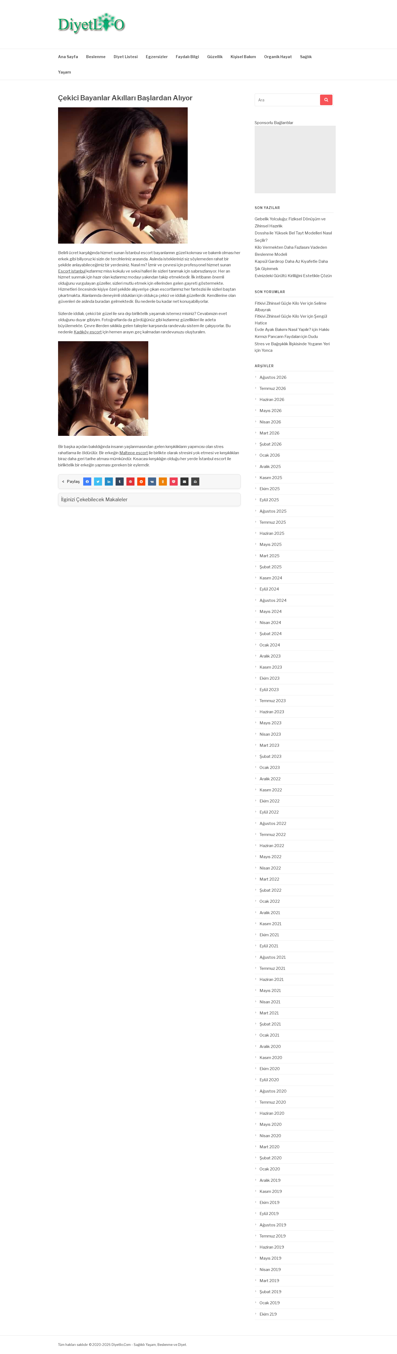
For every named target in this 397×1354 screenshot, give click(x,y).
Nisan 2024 (270, 622)
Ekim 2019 (270, 1202)
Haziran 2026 (272, 399)
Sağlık (306, 56)
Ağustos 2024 (273, 600)
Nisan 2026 (270, 422)
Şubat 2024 (271, 633)
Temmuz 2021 (272, 968)
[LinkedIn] (109, 481)
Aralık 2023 (270, 656)
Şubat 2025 (271, 567)
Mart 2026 (270, 433)
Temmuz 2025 (273, 522)
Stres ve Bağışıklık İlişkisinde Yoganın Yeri (292, 343)
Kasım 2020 (271, 1057)
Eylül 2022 (269, 812)
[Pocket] (173, 481)
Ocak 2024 (270, 645)
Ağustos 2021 (273, 957)
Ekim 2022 (270, 801)
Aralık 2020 (270, 1046)
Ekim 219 (268, 1314)
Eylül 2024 (269, 589)
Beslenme (96, 56)
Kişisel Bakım (243, 56)
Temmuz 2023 (273, 700)
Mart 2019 (269, 1280)
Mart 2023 (269, 745)
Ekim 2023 (270, 678)
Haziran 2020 (272, 1113)
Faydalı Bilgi (187, 56)
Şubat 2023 (270, 756)
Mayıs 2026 (271, 410)
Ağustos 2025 (273, 511)
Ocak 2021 (270, 1035)
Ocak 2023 (270, 767)
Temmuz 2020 (273, 1102)
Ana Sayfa (68, 56)
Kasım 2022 (271, 790)
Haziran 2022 (272, 845)
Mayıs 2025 (271, 544)
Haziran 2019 (272, 1247)
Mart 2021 (269, 1013)
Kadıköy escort (88, 332)
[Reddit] (141, 481)
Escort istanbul (72, 271)
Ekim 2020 (270, 1068)
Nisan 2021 (270, 1002)
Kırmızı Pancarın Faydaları (278, 336)
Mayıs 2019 (270, 1258)
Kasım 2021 (271, 923)
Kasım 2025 (271, 477)
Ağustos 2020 (273, 1091)
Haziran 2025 (272, 533)
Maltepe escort (133, 452)
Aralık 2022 (270, 778)
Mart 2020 (270, 1146)
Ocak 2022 (270, 901)
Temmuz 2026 (273, 388)
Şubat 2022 (270, 890)
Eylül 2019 (269, 1213)
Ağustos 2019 (273, 1225)
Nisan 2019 (270, 1269)
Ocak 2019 (270, 1302)
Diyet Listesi (126, 56)
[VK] (152, 481)
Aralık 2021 (270, 912)
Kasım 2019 (271, 1191)
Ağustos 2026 (273, 377)
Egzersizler (157, 56)
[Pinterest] (130, 481)
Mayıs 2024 (271, 611)
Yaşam (64, 72)
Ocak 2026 (270, 455)
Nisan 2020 (270, 1135)
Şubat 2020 (271, 1158)
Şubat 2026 (271, 444)
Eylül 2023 (269, 689)
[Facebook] (87, 481)
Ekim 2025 (270, 488)
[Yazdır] (195, 481)
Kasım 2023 (271, 667)
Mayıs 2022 (270, 856)
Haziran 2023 (272, 711)
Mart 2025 (270, 555)
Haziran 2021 (272, 979)
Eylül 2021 (269, 946)
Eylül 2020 (269, 1079)
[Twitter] (98, 481)
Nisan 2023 (270, 734)
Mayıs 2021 (270, 990)
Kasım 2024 (271, 578)
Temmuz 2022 (273, 834)
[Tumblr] (119, 481)
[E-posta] (184, 481)
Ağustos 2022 (273, 823)
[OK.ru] (163, 481)
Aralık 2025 (270, 466)
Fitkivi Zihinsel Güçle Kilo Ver (281, 303)
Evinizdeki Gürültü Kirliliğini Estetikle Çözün (293, 275)
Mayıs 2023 (270, 723)
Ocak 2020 (270, 1169)
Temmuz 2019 (273, 1236)
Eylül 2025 (269, 499)
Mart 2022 (269, 879)
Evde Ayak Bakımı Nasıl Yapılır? (283, 329)
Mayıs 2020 (271, 1124)
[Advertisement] (295, 159)
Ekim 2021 (269, 934)
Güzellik (215, 56)
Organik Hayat (278, 56)
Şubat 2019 (270, 1291)
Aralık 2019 (270, 1180)
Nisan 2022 (270, 868)
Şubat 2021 (270, 1024)
